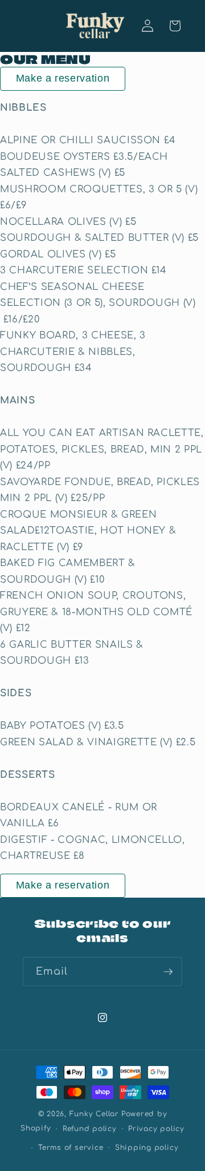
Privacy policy (156, 1129)
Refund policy (90, 1129)
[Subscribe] (168, 972)
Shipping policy (147, 1148)
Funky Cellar (94, 1114)
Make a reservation (63, 78)
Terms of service (70, 1148)
